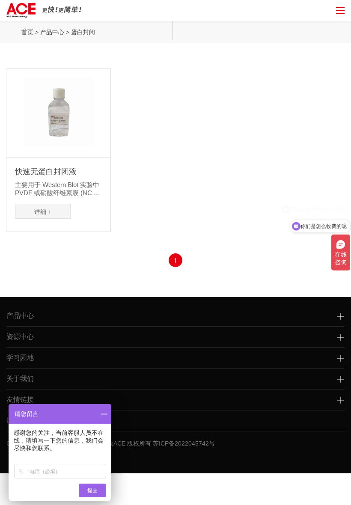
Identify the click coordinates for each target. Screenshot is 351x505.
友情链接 (20, 399)
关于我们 (20, 378)
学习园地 (20, 357)
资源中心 (20, 336)
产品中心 (52, 32)
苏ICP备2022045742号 (184, 443)
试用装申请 (23, 420)
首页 (27, 32)
